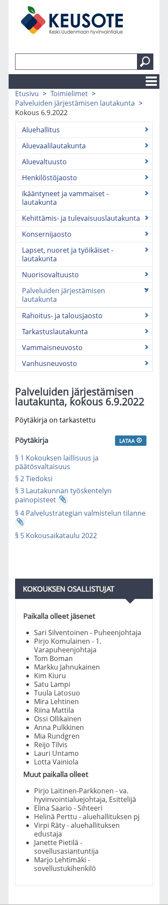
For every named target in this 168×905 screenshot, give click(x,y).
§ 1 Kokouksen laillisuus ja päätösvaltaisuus (57, 462)
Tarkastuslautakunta (55, 331)
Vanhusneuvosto (49, 363)
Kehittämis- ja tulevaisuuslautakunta (81, 218)
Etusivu (27, 93)
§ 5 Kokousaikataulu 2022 (56, 535)
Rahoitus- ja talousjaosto (62, 315)
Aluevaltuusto (44, 161)
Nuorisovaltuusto (50, 274)
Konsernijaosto (47, 234)
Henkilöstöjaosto (49, 177)
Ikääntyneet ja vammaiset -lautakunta (65, 198)
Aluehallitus (41, 130)
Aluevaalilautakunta (54, 145)
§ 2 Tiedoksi (34, 478)
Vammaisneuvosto (52, 347)
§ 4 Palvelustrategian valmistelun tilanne (80, 513)
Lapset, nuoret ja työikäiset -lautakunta (67, 254)
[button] (145, 61)
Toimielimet (69, 93)
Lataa (127, 440)
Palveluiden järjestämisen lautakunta (75, 103)
